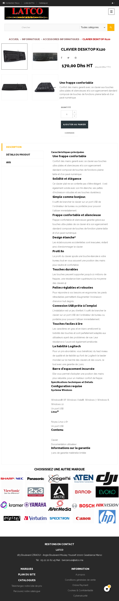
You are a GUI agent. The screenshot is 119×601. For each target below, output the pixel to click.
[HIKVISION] (107, 505)
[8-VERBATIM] (35, 518)
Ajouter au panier (74, 124)
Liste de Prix (29, 3)
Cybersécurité (80, 595)
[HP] (107, 518)
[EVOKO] (107, 492)
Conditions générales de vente (80, 580)
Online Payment (80, 585)
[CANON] (83, 518)
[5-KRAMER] (11, 505)
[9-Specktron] (59, 518)
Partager (61, 57)
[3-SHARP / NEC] (11, 478)
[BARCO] (83, 492)
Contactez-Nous (12, 3)
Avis (8, 162)
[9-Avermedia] (59, 505)
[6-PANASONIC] (35, 478)
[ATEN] (83, 478)
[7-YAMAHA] (35, 505)
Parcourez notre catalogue (26, 591)
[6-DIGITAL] (11, 518)
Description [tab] (14, 147)
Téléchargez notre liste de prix (26, 586)
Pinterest (76, 57)
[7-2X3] (35, 492)
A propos (80, 574)
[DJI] (107, 478)
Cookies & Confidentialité (80, 590)
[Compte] (113, 3)
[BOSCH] (83, 505)
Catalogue (43, 3)
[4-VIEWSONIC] (11, 492)
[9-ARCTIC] (59, 492)
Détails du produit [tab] (18, 154)
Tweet (68, 57)
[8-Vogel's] (59, 478)
